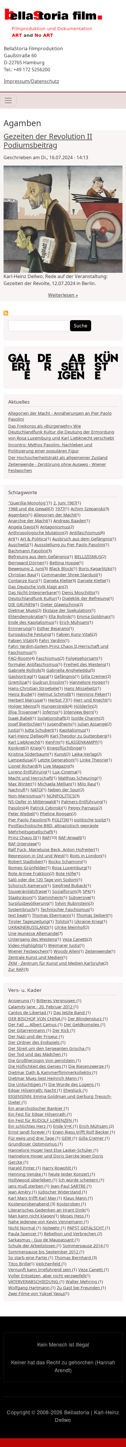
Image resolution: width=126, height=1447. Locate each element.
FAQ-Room (19, 658)
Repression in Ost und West (36, 855)
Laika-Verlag (84, 754)
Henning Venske (25, 1174)
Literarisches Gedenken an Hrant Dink (46, 1210)
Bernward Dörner (25, 562)
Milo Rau (86, 784)
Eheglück (73, 1090)
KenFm (52, 742)
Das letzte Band (69, 1012)
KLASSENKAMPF (82, 742)
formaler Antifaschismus (32, 664)
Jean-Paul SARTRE (69, 1186)
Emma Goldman (93, 616)
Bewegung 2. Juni (25, 568)
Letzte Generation (56, 760)
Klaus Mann (75, 1198)
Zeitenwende (97, 951)
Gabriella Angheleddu (68, 670)
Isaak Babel (19, 718)
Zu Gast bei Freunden (79, 1287)
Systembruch (21, 909)
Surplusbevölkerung (28, 903)
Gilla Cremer (93, 676)
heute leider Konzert (69, 1174)
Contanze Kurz (22, 580)
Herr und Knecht (90, 700)
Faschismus (47, 658)
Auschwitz (18, 544)
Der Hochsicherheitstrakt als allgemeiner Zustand (58, 457)
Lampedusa (20, 760)
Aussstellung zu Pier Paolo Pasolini (69, 544)
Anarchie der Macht (27, 520)
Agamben (18, 515)
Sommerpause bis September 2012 (43, 1252)
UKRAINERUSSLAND (28, 927)
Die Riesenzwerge (86, 1066)
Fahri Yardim (51, 640)
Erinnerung (19, 628)
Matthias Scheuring (77, 778)
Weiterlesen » (63, 295)
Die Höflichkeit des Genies (35, 1066)
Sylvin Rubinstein (72, 903)
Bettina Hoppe (64, 562)
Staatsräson (20, 897)
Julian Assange (92, 724)
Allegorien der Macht (55, 515)
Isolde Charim (85, 718)
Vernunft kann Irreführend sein (40, 1269)
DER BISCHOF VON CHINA (35, 1018)
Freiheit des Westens (84, 664)
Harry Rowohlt (57, 1168)
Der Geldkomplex (82, 1024)
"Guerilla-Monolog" (27, 503)
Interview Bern (78, 712)
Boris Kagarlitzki (95, 568)
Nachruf (16, 789)
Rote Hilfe (65, 873)
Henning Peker (91, 694)
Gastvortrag (20, 676)
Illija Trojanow (22, 712)
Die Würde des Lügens (71, 1084)
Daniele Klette (91, 580)
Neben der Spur (63, 789)
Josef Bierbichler (24, 724)
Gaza (43, 676)
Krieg (35, 748)
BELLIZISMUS (87, 556)
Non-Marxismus (24, 796)
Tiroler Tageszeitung (28, 921)
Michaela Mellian (54, 784)
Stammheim (50, 897)
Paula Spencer (23, 1233)
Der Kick (61, 1030)
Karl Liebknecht (23, 742)
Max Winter (19, 784)
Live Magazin (56, 766)
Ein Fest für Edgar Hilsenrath (37, 1114)
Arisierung (19, 1000)
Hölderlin (83, 706)
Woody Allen (66, 951)
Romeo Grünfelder (27, 867)
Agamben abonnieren (6, 313)
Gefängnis (64, 676)
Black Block (60, 568)
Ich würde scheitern (79, 1180)
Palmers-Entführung (81, 801)
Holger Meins (21, 706)
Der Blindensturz (85, 1018)
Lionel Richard (22, 766)
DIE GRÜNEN (21, 604)
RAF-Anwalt (69, 837)
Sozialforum (64, 891)
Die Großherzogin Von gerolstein (42, 1060)
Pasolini (16, 808)
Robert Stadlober (25, 861)
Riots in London (85, 855)
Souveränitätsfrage (27, 891)
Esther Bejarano (53, 628)
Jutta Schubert (39, 730)
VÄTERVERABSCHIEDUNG (33, 1281)
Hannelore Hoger (86, 682)
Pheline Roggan (55, 813)
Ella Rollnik (60, 616)
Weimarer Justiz (64, 945)
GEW (67, 1138)
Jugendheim (59, 724)
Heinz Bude (19, 694)
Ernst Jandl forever (27, 1132)
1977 (59, 508)
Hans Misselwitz (80, 688)
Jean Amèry (20, 1192)
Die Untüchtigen (25, 1084)
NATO (36, 789)
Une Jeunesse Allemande (33, 933)
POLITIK (60, 820)
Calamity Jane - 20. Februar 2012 (41, 1006)
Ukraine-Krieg (88, 921)
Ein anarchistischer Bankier (36, 1108)
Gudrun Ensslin (48, 682)
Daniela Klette (57, 580)
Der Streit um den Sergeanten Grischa (47, 1048)
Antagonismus (54, 527)
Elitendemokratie (25, 616)
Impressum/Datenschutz (31, 81)
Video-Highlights (25, 945)
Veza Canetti (74, 939)
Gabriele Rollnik (24, 670)
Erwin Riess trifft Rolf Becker (81, 1132)
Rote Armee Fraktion (29, 873)
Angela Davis (21, 527)
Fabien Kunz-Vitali (74, 634)
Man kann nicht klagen (31, 1216)
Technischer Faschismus (64, 909)
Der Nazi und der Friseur (33, 1036)
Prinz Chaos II (22, 837)
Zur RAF (16, 969)
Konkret (16, 748)
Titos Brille (19, 1263)
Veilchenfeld (49, 1263)
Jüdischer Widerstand (60, 1192)
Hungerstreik (54, 706)
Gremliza (17, 682)
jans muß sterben (26, 1186)
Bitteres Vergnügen (56, 1000)
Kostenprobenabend (29, 1204)
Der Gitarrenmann (27, 1030)
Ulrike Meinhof (69, 927)
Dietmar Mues (22, 610)
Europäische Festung (29, 634)
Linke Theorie (93, 760)
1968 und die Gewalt (28, 508)
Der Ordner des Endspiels (34, 1042)
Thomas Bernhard (73, 1257)
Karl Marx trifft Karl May (32, 1198)
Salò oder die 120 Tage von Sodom (42, 879)
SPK (86, 891)
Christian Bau (21, 574)
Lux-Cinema (64, 772)
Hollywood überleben (30, 1180)
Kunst (60, 754)
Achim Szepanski (87, 508)
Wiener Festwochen (27, 951)
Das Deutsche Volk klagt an (35, 586)
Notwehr (51, 1228)
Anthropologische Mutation (35, 532)
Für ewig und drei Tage (31, 1138)
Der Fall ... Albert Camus (33, 1024)
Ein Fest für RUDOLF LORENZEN (40, 1120)
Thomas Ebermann (51, 915)
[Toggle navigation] (8, 100)
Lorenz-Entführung (27, 772)
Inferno (49, 712)
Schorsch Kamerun (27, 885)
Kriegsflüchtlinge (64, 748)
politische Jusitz (89, 820)
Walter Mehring (82, 1281)
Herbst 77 (57, 700)
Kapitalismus (72, 730)
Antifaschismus (84, 532)
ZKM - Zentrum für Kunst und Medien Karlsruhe (55, 963)
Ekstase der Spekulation (67, 610)
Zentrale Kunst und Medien (35, 957)
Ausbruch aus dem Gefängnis (81, 539)
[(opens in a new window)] (63, 367)
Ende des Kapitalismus (30, 622)
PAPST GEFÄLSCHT (86, 1228)
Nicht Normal (22, 1228)
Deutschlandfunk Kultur (32, 598)
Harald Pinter (22, 1168)
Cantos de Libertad (27, 1012)
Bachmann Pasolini (27, 551)
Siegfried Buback (69, 885)
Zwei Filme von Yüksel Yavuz (36, 1293)
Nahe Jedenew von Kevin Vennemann (46, 1221)
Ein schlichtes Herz (27, 1126)
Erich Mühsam (73, 622)
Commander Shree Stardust (69, 574)
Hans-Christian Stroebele (33, 688)
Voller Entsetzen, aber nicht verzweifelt (47, 1275)
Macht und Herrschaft (30, 778)
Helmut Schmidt (54, 694)
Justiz (13, 730)
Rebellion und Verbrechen (70, 1233)
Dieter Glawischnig (59, 604)
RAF (46, 837)
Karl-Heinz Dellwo (26, 736)
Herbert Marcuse (25, 700)
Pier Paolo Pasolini (27, 820)
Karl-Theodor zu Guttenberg (78, 736)
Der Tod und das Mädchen (35, 1054)
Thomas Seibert (92, 915)
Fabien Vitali (20, 640)
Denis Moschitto (78, 592)
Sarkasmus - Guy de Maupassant (41, 1240)
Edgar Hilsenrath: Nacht (32, 1090)
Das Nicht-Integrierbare (32, 592)
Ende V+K (63, 1126)
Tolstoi (61, 921)
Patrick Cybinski (46, 808)
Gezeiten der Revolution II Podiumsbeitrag (48, 140)
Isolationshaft (51, 718)
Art (11, 539)
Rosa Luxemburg (69, 867)
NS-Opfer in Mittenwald (31, 801)
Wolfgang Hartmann (29, 1287)
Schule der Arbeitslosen (32, 1245)
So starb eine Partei (28, 1257)
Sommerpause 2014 (83, 1245)
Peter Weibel (21, 813)
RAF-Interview (22, 843)
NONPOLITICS (61, 796)
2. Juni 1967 (64, 503)
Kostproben (69, 1204)
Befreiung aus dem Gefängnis (38, 556)
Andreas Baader (69, 520)
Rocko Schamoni (65, 861)
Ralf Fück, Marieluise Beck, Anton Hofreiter (51, 849)
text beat (17, 915)
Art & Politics (33, 539)
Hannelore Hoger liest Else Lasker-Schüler (50, 1150)
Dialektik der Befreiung (85, 598)
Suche (80, 325)
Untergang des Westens (32, 939)
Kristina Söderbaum (28, 754)
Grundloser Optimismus (33, 1144)
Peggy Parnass (82, 808)
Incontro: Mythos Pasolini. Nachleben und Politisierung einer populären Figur (50, 447)
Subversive (79, 897)
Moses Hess (72, 1216)
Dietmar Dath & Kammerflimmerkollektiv (50, 1072)
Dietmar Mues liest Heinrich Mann (43, 1078)
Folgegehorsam (81, 658)
